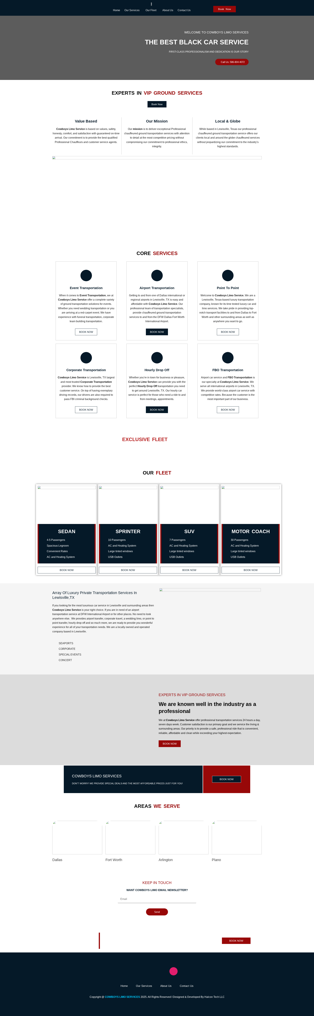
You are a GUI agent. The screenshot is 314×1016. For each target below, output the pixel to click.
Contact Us (184, 10)
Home (116, 10)
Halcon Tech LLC (214, 997)
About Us (167, 10)
